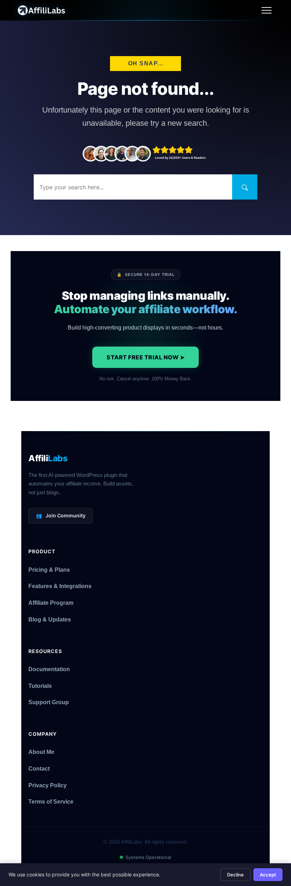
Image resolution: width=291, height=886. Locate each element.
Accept (268, 874)
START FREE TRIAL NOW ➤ (145, 357)
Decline (235, 874)
